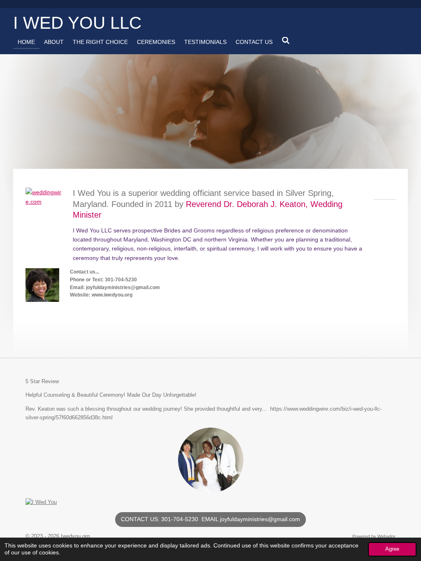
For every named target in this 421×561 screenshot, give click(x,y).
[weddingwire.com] (44, 201)
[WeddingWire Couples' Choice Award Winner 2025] (41, 502)
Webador (386, 536)
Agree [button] (392, 549)
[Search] (285, 41)
